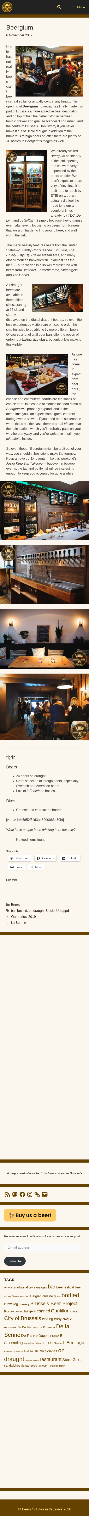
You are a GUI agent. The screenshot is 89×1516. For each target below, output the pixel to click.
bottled (22, 910)
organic (28, 1360)
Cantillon (60, 1310)
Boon (57, 1296)
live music (31, 1351)
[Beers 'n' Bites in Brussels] (7, 7)
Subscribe (15, 1261)
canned (43, 1311)
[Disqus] (44, 993)
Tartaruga (53, 1366)
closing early (52, 1319)
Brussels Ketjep (13, 1311)
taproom (42, 1365)
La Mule (8, 1351)
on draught (36, 910)
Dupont (43, 1336)
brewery (24, 1304)
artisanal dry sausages (31, 1287)
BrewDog (11, 1304)
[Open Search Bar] (59, 7)
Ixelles (47, 1343)
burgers (30, 1311)
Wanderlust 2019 (23, 916)
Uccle (50, 910)
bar (13, 910)
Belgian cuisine (41, 1296)
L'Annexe (57, 1343)
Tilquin (62, 1366)
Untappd (62, 910)
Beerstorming (20, 1296)
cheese (74, 1311)
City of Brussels (22, 1318)
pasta (36, 1360)
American (10, 1287)
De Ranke (29, 1336)
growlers (29, 1343)
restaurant (50, 1359)
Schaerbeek (29, 1365)
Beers (15, 904)
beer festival (65, 1287)
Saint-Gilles (72, 1359)
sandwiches (12, 1365)
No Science (48, 1351)
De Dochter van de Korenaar (36, 1327)
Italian (38, 1343)
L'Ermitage (73, 1342)
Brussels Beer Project (54, 1303)
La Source (18, 922)
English (54, 1335)
